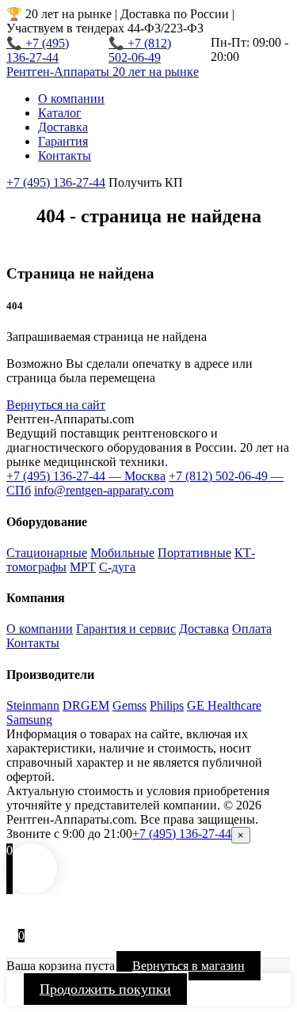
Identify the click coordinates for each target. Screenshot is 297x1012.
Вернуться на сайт (55, 404)
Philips (167, 705)
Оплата (252, 628)
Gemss (129, 705)
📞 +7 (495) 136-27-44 (37, 50)
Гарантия (63, 141)
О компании (71, 98)
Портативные (194, 552)
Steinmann (32, 705)
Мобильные (122, 552)
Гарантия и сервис (126, 628)
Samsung (29, 719)
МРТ (83, 567)
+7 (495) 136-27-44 (55, 182)
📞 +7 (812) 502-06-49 (140, 50)
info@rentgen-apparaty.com (103, 490)
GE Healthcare (224, 705)
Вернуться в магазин (188, 965)
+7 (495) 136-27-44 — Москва (86, 476)
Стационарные (46, 552)
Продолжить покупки (105, 989)
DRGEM (86, 705)
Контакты (64, 155)
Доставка (63, 127)
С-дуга (117, 567)
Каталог (60, 112)
